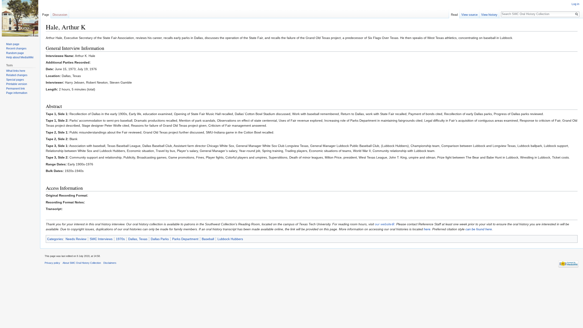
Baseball (208, 239)
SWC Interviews (101, 239)
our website (383, 224)
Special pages (15, 79)
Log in (575, 4)
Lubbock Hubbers (230, 239)
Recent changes (16, 48)
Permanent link (15, 88)
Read (454, 14)
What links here (15, 70)
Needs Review (76, 239)
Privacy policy (52, 262)
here (427, 229)
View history (489, 14)
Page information (16, 93)
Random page (15, 53)
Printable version (16, 84)
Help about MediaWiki (19, 57)
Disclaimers (109, 262)
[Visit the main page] (20, 18)
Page (45, 14)
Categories (55, 239)
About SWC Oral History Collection (82, 262)
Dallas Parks (160, 239)
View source (469, 14)
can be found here (478, 229)
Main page (12, 44)
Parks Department (185, 239)
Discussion (60, 14)
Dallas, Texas (137, 239)
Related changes (16, 75)
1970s (120, 239)
